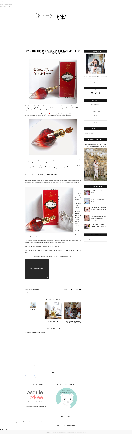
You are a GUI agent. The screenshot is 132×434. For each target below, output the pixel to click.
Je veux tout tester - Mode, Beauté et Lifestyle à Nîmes (59, 432)
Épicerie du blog (83, 432)
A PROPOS (3, 3)
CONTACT (3, 1)
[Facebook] (74, 289)
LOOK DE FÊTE (95, 118)
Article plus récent (32, 365)
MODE (95, 122)
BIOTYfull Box (96, 111)
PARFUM (32, 293)
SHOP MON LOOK (5, 7)
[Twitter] (71, 289)
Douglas (60, 250)
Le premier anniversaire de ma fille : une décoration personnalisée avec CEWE (95, 145)
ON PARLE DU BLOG (6, 5)
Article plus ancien (74, 365)
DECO (95, 115)
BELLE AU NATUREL (95, 104)
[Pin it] (80, 289)
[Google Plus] (77, 289)
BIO (96, 108)
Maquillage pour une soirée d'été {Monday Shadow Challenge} (98, 218)
